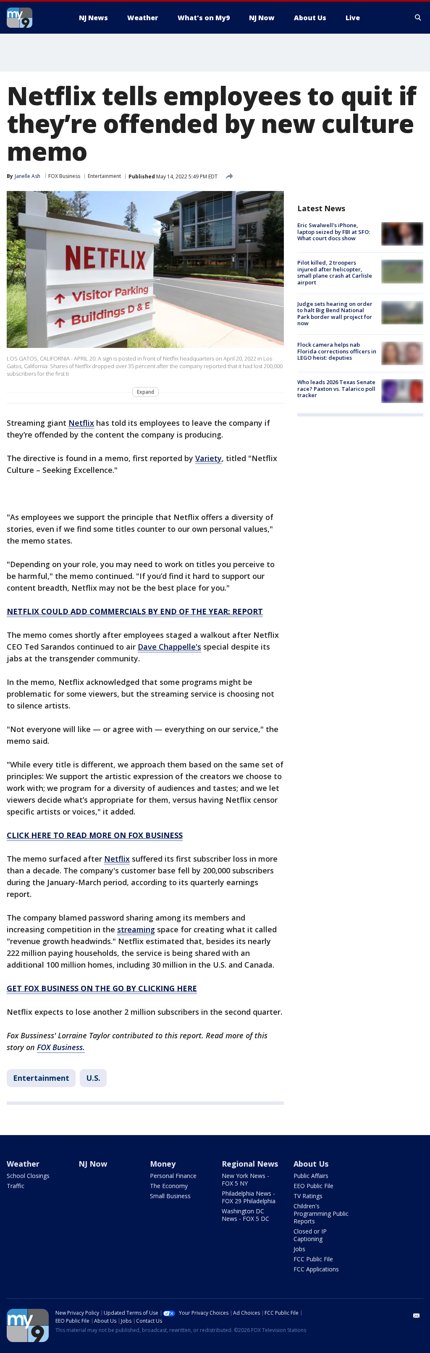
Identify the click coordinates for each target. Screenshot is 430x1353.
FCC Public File (313, 1259)
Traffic (15, 1186)
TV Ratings (308, 1196)
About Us (311, 1164)
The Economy (169, 1186)
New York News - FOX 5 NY (245, 1179)
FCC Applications (316, 1269)
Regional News (250, 1164)
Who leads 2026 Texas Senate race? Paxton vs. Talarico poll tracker (336, 388)
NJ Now (93, 1164)
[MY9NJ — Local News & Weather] (34, 18)
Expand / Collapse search (418, 18)
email (416, 1315)
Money (163, 1164)
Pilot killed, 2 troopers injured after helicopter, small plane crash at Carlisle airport (334, 272)
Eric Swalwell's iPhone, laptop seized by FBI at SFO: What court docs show (333, 231)
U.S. (93, 1078)
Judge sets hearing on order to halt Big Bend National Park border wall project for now (334, 313)
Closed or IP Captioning (310, 1235)
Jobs (299, 1249)
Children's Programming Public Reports (321, 1213)
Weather (23, 1164)
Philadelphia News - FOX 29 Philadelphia (248, 1197)
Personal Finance (173, 1176)
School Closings (28, 1176)
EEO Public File (313, 1186)
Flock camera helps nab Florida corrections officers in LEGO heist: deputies (336, 351)
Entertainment (104, 176)
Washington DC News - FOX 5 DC (245, 1215)
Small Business (170, 1196)
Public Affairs (311, 1176)
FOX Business (64, 176)
